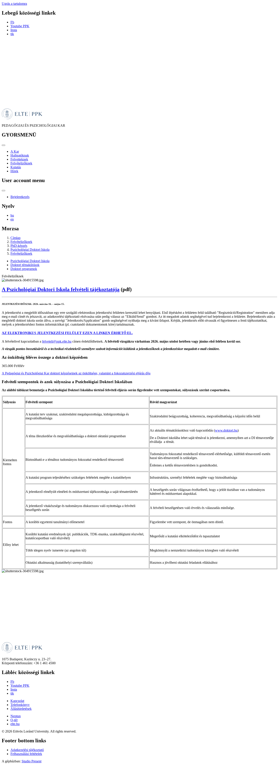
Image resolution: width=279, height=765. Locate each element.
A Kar (14, 151)
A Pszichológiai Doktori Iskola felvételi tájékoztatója (60, 289)
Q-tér (14, 720)
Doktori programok (23, 269)
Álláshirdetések (21, 708)
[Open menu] (3, 145)
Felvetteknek (19, 159)
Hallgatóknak (19, 155)
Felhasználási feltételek (26, 754)
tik (12, 34)
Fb (12, 22)
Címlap (15, 238)
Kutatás (15, 167)
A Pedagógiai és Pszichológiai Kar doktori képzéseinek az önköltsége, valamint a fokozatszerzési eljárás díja (76, 373)
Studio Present (31, 761)
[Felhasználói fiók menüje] (3, 190)
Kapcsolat (17, 701)
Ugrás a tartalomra (14, 3)
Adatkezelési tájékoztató (27, 750)
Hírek (14, 171)
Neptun (15, 716)
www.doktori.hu (226, 430)
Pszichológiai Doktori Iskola (29, 249)
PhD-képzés (18, 246)
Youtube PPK (19, 26)
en (12, 219)
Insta (13, 30)
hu (12, 215)
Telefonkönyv (20, 705)
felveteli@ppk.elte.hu (56, 341)
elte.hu (15, 724)
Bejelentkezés (19, 197)
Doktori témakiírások (24, 265)
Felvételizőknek (21, 163)
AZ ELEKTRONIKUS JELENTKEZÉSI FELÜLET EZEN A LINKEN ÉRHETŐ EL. (67, 333)
